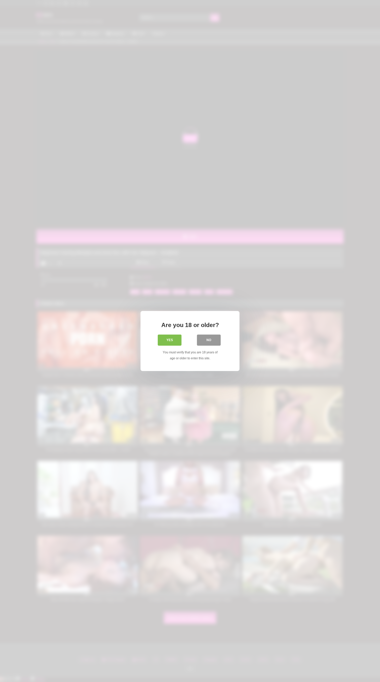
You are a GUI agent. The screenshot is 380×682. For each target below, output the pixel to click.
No (208, 340)
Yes (169, 340)
